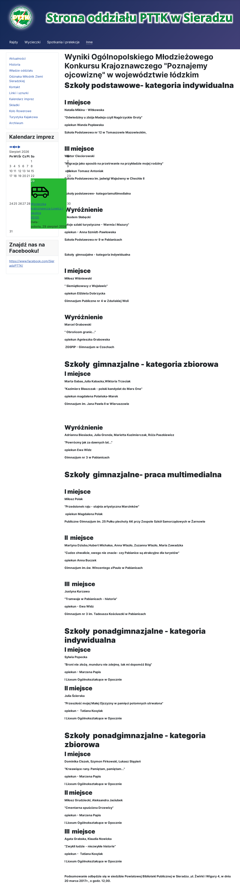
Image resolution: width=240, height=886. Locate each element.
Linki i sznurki (18, 93)
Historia (14, 64)
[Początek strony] (233, 879)
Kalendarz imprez (21, 99)
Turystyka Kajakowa (23, 117)
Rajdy (13, 42)
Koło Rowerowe (20, 111)
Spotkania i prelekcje (63, 42)
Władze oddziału (21, 70)
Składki (14, 105)
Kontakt (14, 87)
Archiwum (16, 123)
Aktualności (17, 58)
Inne (89, 42)
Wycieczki (32, 42)
